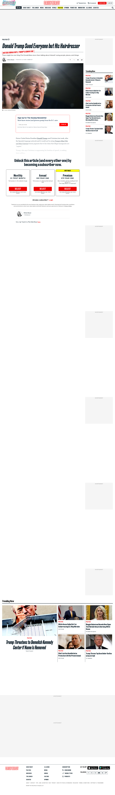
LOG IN (110, 3)
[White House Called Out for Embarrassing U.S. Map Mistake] (109, 95)
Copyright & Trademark (97, 782)
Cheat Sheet (27, 8)
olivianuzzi (27, 215)
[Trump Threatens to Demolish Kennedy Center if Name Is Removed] (109, 82)
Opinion (66, 8)
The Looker (35, 8)
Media (42, 8)
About (28, 782)
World (46, 773)
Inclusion (75, 782)
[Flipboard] (106, 773)
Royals (54, 8)
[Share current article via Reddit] (81, 59)
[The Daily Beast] (51, 3)
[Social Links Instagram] (95, 773)
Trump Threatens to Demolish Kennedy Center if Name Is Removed (29, 644)
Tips (37, 782)
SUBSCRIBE (102, 3)
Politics (60, 8)
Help (50, 782)
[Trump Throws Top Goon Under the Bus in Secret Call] (109, 133)
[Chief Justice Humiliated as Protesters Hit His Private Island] (109, 108)
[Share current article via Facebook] (70, 59)
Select (18, 189)
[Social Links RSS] (102, 773)
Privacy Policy (44, 127)
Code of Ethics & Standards (64, 782)
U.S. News (89, 8)
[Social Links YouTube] (99, 773)
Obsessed (48, 8)
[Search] (113, 8)
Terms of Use (37, 127)
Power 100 (73, 8)
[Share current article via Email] (78, 59)
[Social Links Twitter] (91, 773)
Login (51, 200)
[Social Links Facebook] (88, 773)
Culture (46, 776)
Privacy (54, 782)
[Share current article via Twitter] (74, 59)
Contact (32, 782)
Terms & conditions (84, 782)
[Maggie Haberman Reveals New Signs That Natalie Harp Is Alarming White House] (109, 120)
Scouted (96, 8)
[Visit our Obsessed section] (14, 3)
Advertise (45, 782)
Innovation (81, 8)
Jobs (40, 782)
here (39, 222)
